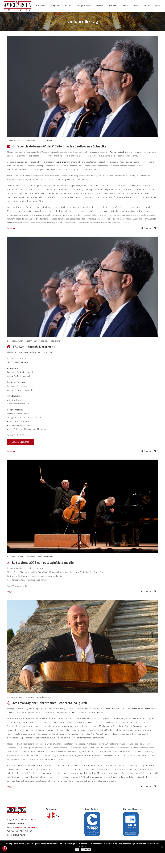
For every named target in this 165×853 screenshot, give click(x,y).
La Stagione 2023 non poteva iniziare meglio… (44, 562)
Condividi (148, 228)
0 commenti (48, 140)
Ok (77, 850)
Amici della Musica (16, 140)
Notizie (39, 140)
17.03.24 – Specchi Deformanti (33, 347)
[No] (161, 847)
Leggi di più (86, 850)
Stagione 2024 (44, 341)
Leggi (9, 228)
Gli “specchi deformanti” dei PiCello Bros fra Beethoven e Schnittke (59, 146)
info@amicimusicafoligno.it (25, 827)
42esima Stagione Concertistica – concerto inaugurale (50, 703)
